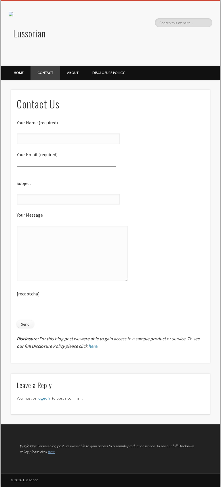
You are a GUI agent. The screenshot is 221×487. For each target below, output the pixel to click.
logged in (44, 398)
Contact (45, 73)
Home (19, 73)
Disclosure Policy (108, 73)
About (73, 73)
